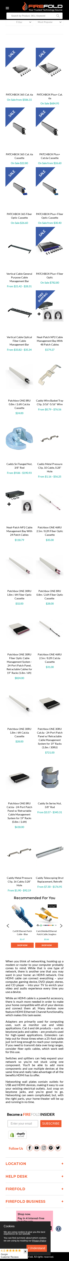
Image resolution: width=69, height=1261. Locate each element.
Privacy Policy (39, 1240)
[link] (22, 926)
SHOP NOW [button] (22, 945)
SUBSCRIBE (51, 1123)
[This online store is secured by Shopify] (17, 1135)
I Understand (36, 1248)
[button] (8, 926)
